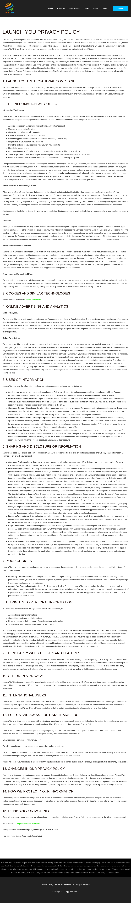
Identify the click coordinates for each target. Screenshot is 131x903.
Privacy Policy (47, 885)
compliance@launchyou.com (28, 823)
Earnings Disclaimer (81, 885)
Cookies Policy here (32, 300)
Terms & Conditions (63, 885)
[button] (120, 8)
